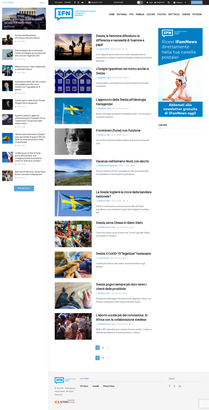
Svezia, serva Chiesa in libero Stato (119, 223)
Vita (131, 14)
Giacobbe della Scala (107, 227)
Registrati (160, 2)
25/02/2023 (116, 49)
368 (132, 227)
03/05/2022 (118, 78)
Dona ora (196, 2)
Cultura (151, 14)
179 (132, 324)
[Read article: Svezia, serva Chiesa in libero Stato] (73, 234)
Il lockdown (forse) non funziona (118, 130)
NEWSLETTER (96, 2)
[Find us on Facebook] (74, 2)
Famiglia (140, 14)
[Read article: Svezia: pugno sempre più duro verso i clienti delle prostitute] (73, 295)
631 (126, 293)
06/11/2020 (125, 166)
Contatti (67, 2)
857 (126, 135)
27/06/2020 (116, 258)
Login (150, 2)
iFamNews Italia (104, 78)
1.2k (126, 201)
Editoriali (122, 14)
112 (127, 78)
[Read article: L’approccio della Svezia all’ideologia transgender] (73, 111)
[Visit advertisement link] (180, 72)
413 (127, 108)
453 (125, 258)
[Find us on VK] (82, 2)
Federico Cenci (104, 135)
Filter (42, 3)
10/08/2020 (123, 227)
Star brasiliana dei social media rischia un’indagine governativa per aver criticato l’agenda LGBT (30, 53)
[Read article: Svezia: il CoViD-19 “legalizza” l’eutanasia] (73, 265)
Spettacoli (174, 14)
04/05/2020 (123, 324)
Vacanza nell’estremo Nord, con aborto (122, 161)
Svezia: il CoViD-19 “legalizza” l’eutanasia (123, 253)
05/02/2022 (118, 108)
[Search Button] (169, 2)
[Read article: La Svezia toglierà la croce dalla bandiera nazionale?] (73, 203)
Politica (161, 14)
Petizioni (197, 14)
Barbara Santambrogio (108, 166)
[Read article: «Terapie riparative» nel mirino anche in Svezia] (73, 80)
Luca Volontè (103, 49)
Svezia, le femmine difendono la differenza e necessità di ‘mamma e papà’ (120, 40)
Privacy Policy (108, 386)
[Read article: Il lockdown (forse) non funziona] (73, 141)
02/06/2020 (117, 293)
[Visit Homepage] (75, 14)
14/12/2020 (117, 135)
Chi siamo (59, 2)
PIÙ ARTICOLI (24, 188)
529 (133, 166)
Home (112, 14)
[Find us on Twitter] (78, 2)
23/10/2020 (117, 201)
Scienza (186, 14)
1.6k (126, 49)
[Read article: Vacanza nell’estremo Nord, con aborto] (73, 172)
